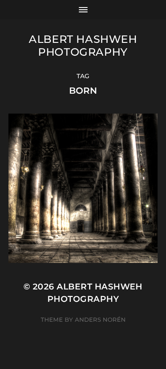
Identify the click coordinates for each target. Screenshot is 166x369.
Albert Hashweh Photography (83, 45)
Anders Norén (100, 319)
